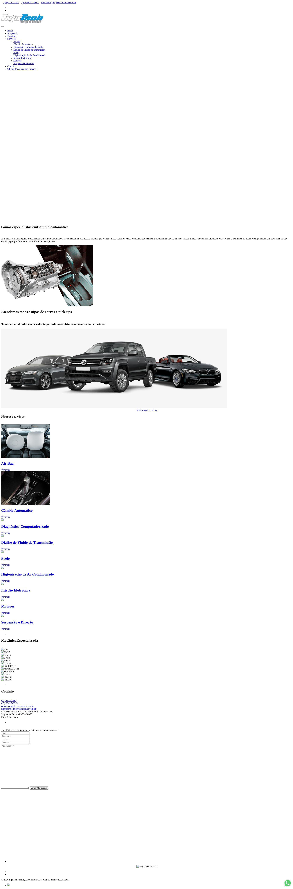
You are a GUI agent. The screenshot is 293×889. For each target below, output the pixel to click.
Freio (15, 52)
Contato (11, 66)
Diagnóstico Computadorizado (28, 47)
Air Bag (17, 41)
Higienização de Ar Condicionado (29, 55)
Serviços (11, 38)
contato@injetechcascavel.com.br (17, 706)
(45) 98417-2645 (30, 2)
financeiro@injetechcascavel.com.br (58, 2)
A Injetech (12, 33)
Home (10, 30)
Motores (17, 60)
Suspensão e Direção (23, 63)
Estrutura (11, 36)
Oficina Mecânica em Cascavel (22, 69)
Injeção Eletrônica (22, 58)
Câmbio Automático (23, 44)
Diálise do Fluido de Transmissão (29, 49)
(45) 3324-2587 (11, 2)
